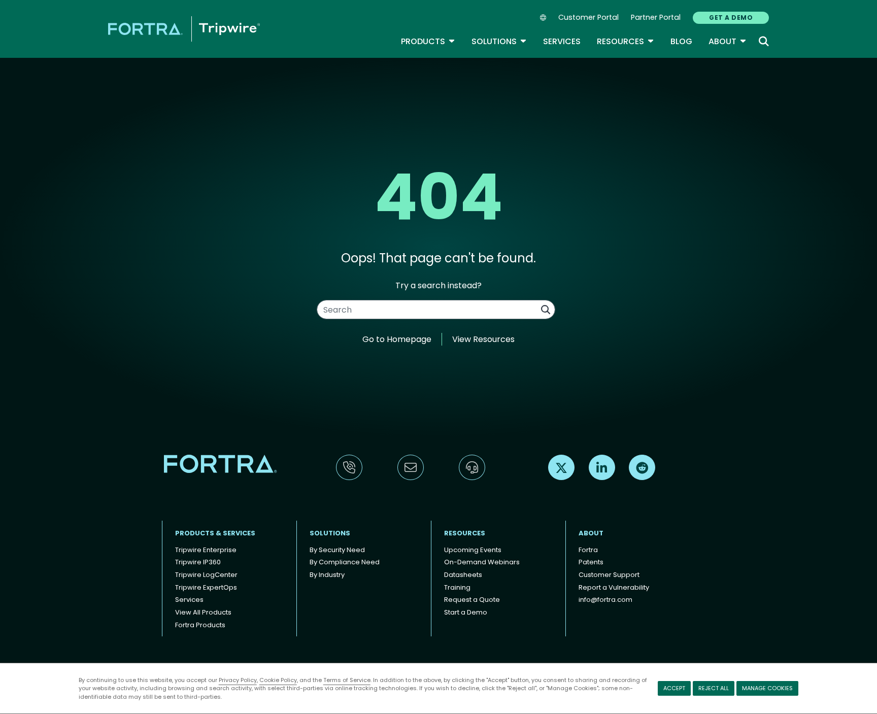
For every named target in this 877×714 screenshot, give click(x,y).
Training (457, 587)
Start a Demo (465, 612)
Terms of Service (346, 680)
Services (562, 41)
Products (428, 41)
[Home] (184, 29)
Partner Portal (656, 17)
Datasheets (463, 575)
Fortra (588, 550)
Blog (681, 41)
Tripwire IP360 (198, 562)
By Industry (327, 575)
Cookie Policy (278, 680)
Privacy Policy (238, 680)
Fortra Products (200, 625)
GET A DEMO (731, 17)
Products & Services (215, 533)
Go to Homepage (396, 339)
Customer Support (609, 575)
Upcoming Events (472, 550)
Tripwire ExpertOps (206, 587)
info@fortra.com (605, 599)
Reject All (713, 688)
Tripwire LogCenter (206, 575)
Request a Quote (472, 599)
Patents (591, 562)
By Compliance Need (345, 562)
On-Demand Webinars (482, 562)
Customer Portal (588, 17)
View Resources (483, 339)
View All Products (203, 612)
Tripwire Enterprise (206, 550)
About (728, 41)
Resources (625, 41)
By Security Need (337, 550)
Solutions (499, 41)
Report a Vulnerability (614, 587)
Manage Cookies (767, 688)
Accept (674, 688)
